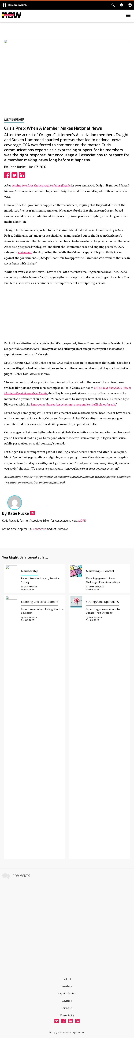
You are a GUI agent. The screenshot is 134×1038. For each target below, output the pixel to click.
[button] (15, 5)
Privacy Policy (67, 1015)
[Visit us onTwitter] (56, 1021)
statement (25, 253)
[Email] (32, 513)
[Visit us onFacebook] (63, 1021)
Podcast (67, 979)
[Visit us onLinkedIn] (70, 1021)
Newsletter (67, 986)
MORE (82, 520)
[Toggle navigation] (4, 21)
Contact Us (67, 1008)
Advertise (67, 1001)
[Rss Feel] (77, 1021)
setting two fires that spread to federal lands (41, 186)
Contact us (39, 529)
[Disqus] (67, 923)
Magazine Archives (67, 993)
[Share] (8, 175)
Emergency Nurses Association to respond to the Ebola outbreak (73, 405)
